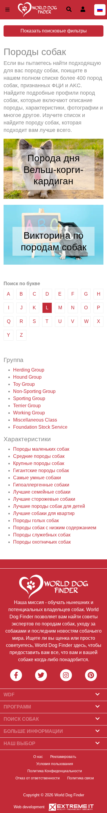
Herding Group (28, 369)
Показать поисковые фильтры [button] (54, 30)
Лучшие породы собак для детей (49, 506)
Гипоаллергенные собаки (41, 484)
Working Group (29, 412)
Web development (29, 807)
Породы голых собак (36, 520)
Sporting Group (29, 398)
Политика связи (80, 778)
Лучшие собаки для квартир (44, 513)
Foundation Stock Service (40, 427)
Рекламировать (63, 757)
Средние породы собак (38, 456)
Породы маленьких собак (41, 449)
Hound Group (27, 377)
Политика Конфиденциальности (54, 771)
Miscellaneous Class (35, 419)
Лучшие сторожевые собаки (44, 499)
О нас (38, 757)
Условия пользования (54, 764)
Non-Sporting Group (34, 391)
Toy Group (24, 384)
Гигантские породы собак (41, 470)
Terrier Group (27, 405)
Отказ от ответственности (37, 778)
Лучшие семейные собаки (41, 491)
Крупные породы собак (38, 463)
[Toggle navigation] (7, 9)
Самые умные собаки (37, 477)
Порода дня (53, 158)
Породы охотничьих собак (42, 541)
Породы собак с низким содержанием (54, 527)
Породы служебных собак (41, 534)
